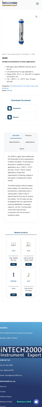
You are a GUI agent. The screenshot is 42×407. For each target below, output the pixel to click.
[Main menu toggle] (37, 3)
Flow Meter (26, 54)
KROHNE (9, 90)
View (13, 264)
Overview (15, 135)
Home (4, 54)
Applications (30, 142)
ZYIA (13, 251)
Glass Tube (34, 86)
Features (28, 135)
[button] (36, 16)
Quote (22, 149)
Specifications (14, 142)
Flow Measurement (14, 54)
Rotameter (5, 88)
